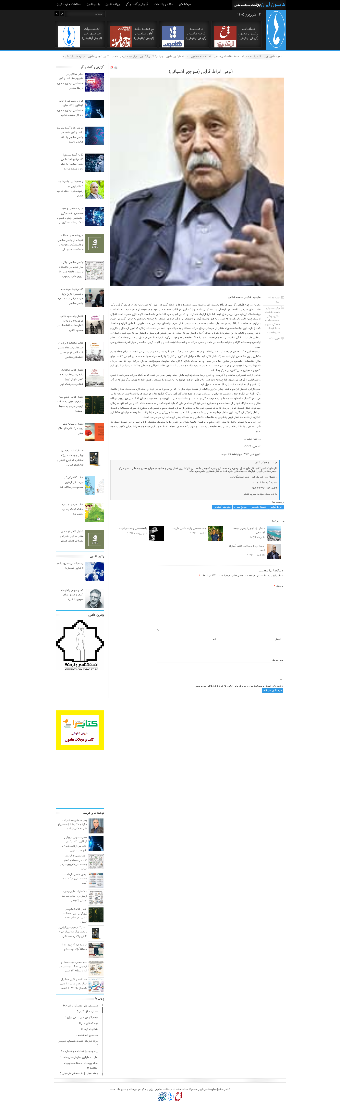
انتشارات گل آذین (88, 1012)
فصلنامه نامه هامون (201, 56)
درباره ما (80, 56)
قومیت (270, 332)
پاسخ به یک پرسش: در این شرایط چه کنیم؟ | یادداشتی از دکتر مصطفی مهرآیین (72, 824)
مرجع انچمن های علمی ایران (82, 1017)
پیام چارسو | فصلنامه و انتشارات (80, 1051)
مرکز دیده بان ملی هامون (124, 56)
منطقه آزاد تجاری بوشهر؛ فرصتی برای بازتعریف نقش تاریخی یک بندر (74, 896)
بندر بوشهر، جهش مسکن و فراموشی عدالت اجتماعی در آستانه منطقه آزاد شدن (73, 966)
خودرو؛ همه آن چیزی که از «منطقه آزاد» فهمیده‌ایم (74, 946)
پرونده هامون (112, 4)
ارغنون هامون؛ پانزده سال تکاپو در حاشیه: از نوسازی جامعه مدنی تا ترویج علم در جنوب (73, 862)
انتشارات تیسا (90, 1029)
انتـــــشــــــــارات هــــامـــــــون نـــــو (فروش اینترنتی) (92, 33)
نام (214, 639)
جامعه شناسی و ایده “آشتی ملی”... (189, 528)
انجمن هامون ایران (273, 56)
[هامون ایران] (276, 47)
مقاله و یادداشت (163, 4)
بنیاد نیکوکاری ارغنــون (151, 56)
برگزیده (276, 308)
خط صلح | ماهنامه (88, 1035)
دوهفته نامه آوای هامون (226, 56)
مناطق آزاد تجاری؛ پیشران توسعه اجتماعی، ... (249, 530)
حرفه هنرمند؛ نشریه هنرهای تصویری (78, 1041)
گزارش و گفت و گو (137, 4)
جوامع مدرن (240, 507)
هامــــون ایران (273, 4)
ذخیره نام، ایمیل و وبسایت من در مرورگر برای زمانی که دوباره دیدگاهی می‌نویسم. (239, 686)
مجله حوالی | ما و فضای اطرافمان (80, 1074)
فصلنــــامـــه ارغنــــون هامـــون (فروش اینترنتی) (248, 33)
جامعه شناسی (258, 507)
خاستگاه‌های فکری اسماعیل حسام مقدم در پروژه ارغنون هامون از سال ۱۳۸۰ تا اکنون (73, 983)
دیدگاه (278, 586)
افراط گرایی (276, 507)
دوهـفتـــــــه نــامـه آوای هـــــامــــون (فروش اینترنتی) (144, 33)
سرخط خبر (184, 4)
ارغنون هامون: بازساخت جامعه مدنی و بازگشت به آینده (75, 878)
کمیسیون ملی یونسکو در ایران (82, 1006)
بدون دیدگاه (274, 339)
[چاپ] (115, 68)
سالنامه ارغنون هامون (177, 56)
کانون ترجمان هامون (98, 56)
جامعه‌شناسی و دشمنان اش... (133, 528)
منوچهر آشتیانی (222, 507)
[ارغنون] (178, 1096)
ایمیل (278, 639)
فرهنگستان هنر (89, 1023)
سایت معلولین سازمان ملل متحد (80, 1057)
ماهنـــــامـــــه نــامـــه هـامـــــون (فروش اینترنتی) (196, 33)
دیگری (277, 316)
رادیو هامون (93, 4)
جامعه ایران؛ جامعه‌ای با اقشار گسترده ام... (247, 548)
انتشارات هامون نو (251, 56)
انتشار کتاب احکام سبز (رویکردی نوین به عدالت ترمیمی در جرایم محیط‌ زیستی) (75, 915)
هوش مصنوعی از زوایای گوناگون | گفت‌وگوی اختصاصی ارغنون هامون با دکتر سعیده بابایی (74, 844)
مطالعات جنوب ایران (69, 4)
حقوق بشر (269, 312)
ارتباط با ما (67, 56)
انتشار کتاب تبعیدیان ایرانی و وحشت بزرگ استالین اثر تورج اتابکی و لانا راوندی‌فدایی (72, 931)
